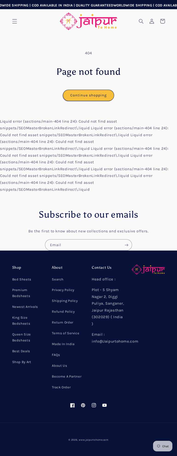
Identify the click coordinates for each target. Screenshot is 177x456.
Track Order (61, 387)
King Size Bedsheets (21, 321)
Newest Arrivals (25, 307)
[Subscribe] (126, 245)
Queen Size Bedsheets (21, 337)
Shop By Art (21, 362)
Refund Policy (63, 312)
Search (58, 279)
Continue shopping (88, 95)
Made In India (63, 344)
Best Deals (21, 351)
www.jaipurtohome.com (94, 439)
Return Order (62, 322)
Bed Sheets (21, 279)
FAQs (56, 355)
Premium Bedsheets (21, 293)
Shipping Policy (65, 301)
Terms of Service (65, 333)
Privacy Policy (63, 290)
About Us (59, 366)
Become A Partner (66, 376)
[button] (14, 21)
